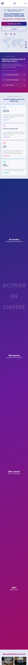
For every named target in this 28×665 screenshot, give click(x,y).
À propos (14, 29)
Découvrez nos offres (14, 24)
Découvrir (7, 119)
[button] (14, 3)
